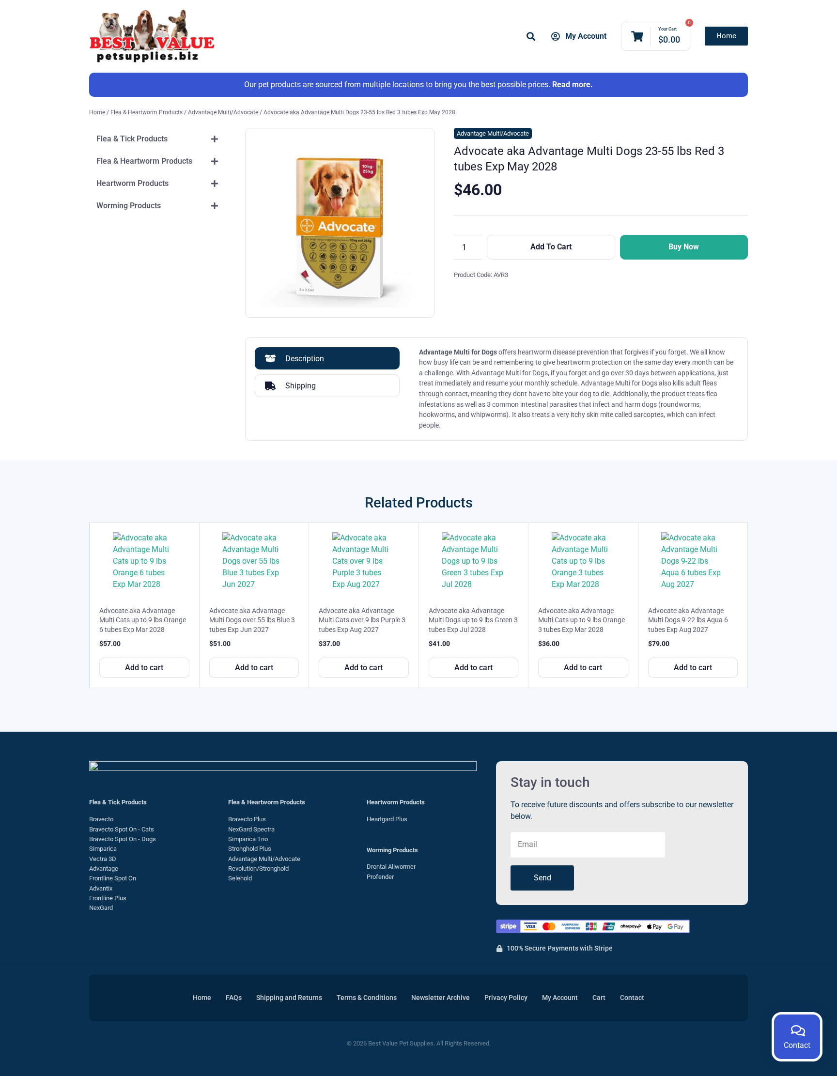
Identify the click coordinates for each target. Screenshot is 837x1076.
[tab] (157, 139)
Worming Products (392, 850)
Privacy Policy (505, 998)
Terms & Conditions (367, 998)
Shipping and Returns (289, 998)
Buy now (683, 246)
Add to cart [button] (144, 667)
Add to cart (551, 246)
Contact (632, 998)
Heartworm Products (396, 802)
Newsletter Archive (440, 998)
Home (97, 112)
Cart (598, 998)
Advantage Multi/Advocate (223, 112)
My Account (560, 998)
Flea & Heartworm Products (146, 112)
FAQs (234, 998)
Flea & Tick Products (118, 802)
